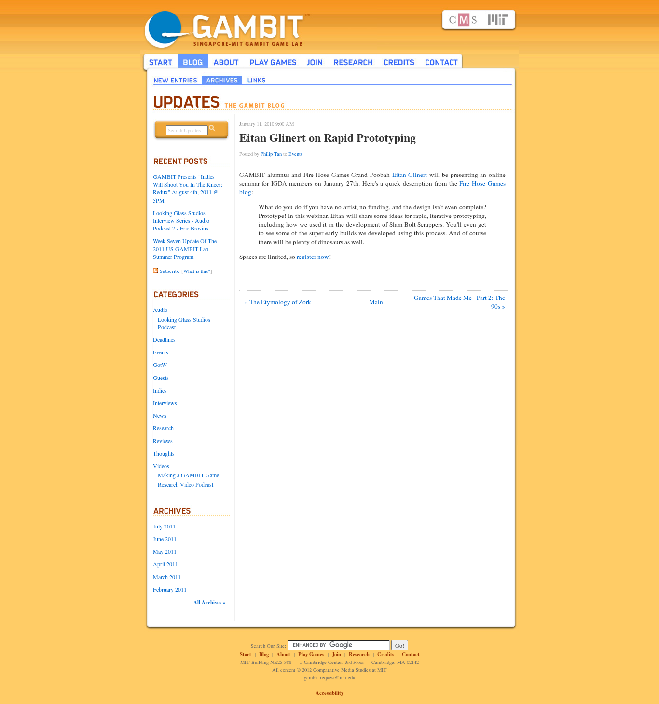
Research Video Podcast (185, 484)
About (283, 654)
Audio (160, 309)
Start (245, 654)
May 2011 (165, 551)
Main (376, 302)
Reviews (163, 441)
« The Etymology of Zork (278, 302)
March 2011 (167, 577)
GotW (160, 364)
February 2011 (170, 589)
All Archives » (209, 602)
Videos (161, 466)
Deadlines (164, 339)
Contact (411, 654)
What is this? (196, 271)
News (159, 415)
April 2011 (165, 564)
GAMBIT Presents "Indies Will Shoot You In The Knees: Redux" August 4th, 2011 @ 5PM (187, 188)
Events (160, 352)
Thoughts (164, 453)
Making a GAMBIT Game (188, 475)
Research (163, 428)
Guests (161, 377)
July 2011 (164, 526)
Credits (385, 654)
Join (336, 654)
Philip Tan (271, 153)
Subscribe (170, 271)
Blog (264, 654)
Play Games (311, 654)
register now (313, 256)
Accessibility (329, 693)
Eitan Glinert (409, 174)
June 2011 (165, 538)
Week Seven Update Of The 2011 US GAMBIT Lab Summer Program (185, 248)
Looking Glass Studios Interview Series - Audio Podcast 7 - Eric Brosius (181, 220)
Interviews (165, 402)
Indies (160, 390)
